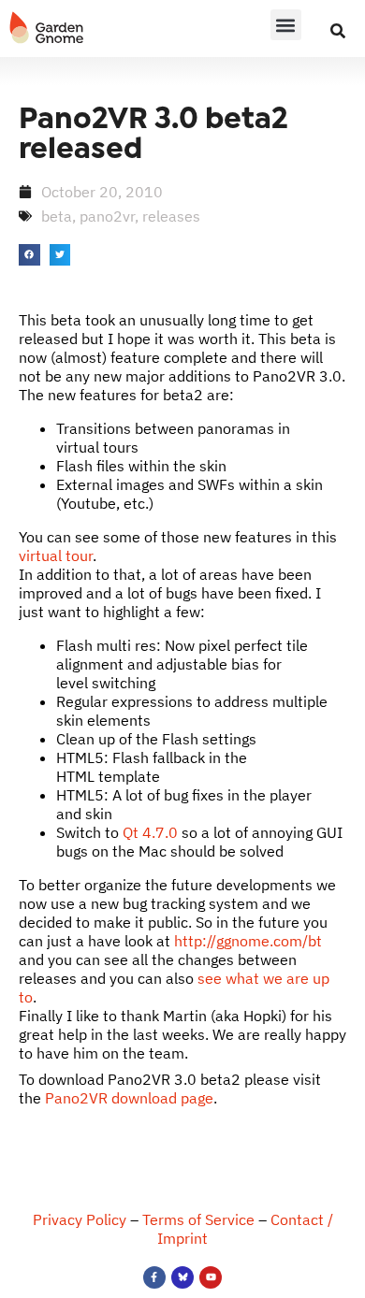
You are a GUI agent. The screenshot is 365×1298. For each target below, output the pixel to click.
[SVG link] (46, 28)
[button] (285, 24)
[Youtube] (210, 1277)
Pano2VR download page (129, 1098)
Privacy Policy (79, 1219)
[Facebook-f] (154, 1277)
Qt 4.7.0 (150, 832)
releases (171, 216)
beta (56, 216)
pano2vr (107, 216)
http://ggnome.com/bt (248, 940)
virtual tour (56, 555)
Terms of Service (198, 1219)
